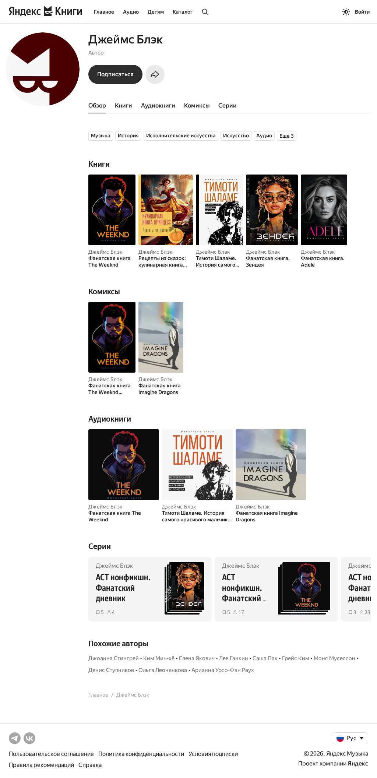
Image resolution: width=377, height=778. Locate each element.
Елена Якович (197, 658)
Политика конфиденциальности (141, 753)
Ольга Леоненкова (162, 670)
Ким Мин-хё (159, 658)
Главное (104, 12)
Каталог (183, 12)
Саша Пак (265, 658)
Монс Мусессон (334, 658)
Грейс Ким (295, 658)
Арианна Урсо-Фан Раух (222, 670)
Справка (90, 764)
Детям (156, 12)
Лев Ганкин (233, 658)
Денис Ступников (111, 670)
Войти (362, 12)
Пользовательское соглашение (51, 753)
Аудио (131, 12)
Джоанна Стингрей (113, 658)
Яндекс (358, 763)
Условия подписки (213, 753)
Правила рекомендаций (41, 764)
